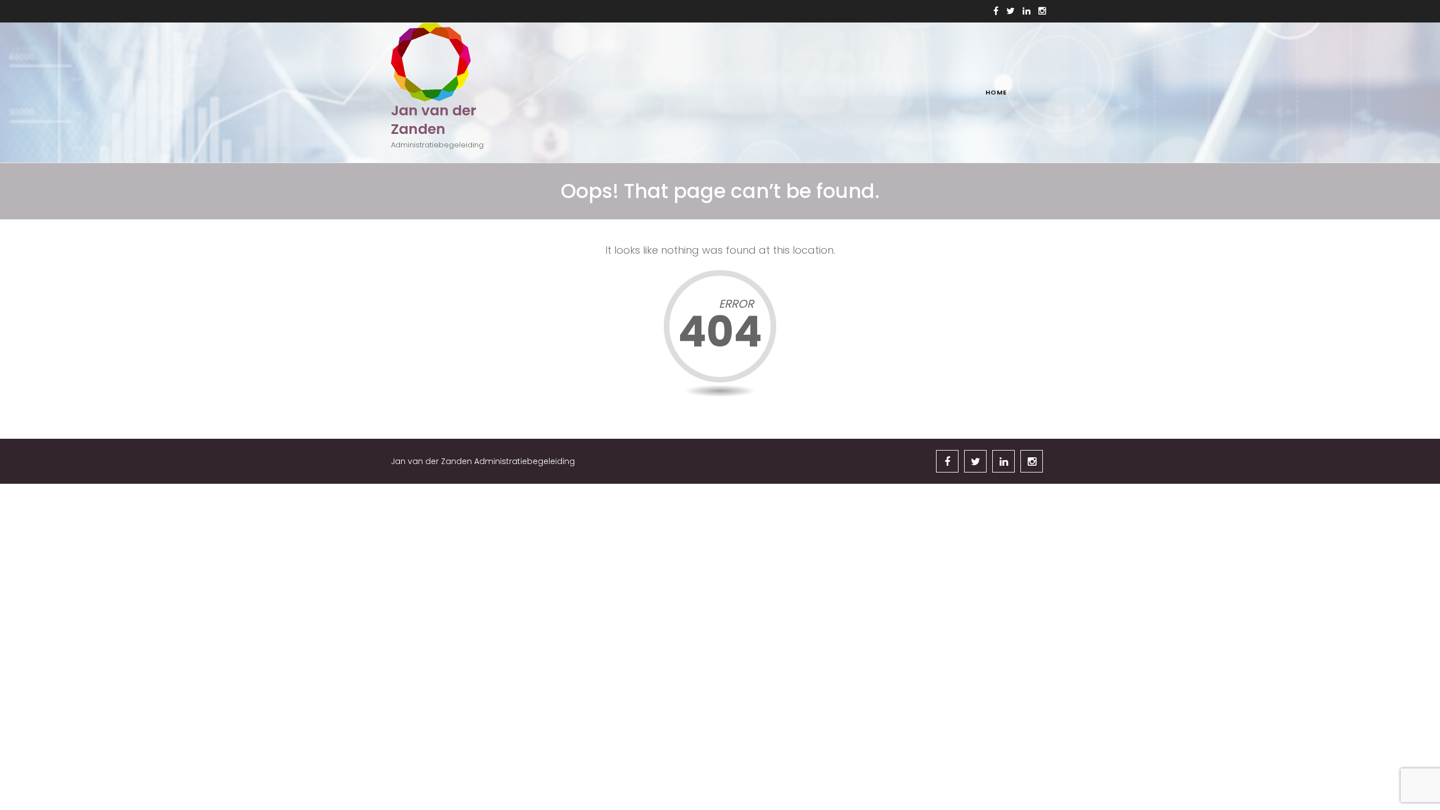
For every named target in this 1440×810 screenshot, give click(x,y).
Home (996, 92)
